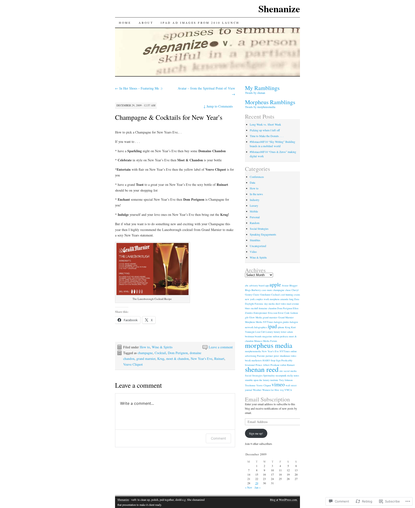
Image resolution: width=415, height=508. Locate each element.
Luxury (254, 205)
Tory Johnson (286, 380)
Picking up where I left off (265, 130)
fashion (294, 312)
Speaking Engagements (263, 234)
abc (247, 285)
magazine (267, 336)
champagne (145, 353)
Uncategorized (258, 246)
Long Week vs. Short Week (265, 124)
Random (254, 223)
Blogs (248, 290)
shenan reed (262, 369)
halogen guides (281, 322)
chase (288, 290)
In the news (256, 194)
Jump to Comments (218, 106)
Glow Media (255, 317)
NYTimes (285, 351)
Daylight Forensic (254, 303)
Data (252, 182)
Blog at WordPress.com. (284, 500)
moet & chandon (177, 358)
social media (290, 371)
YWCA (288, 390)
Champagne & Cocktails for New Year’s (168, 117)
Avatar (285, 285)
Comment (218, 438)
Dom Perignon (178, 353)
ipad (272, 326)
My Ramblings (262, 88)
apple (275, 284)
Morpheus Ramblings (270, 102)
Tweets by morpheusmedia (260, 107)
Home (125, 22)
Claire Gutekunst (261, 294)
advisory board (256, 285)
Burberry (256, 290)
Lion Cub (260, 331)
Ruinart (219, 358)
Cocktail (160, 353)
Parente (261, 355)
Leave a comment (221, 347)
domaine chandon (267, 308)
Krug (160, 358)
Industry (254, 200)
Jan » (258, 487)
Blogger (293, 285)
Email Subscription (267, 399)
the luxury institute (268, 380)
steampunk (280, 375)
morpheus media (268, 345)
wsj (282, 390)
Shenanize (279, 8)
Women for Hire (270, 390)
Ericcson (272, 312)
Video (253, 252)
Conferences (257, 177)
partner (269, 355)
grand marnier (145, 358)
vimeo (278, 384)
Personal (255, 217)
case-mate (267, 290)
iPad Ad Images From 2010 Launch (200, 22)
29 (256, 483)
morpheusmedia (253, 351)
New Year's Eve (201, 358)
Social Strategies (259, 228)
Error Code (284, 312)
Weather (257, 390)
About (146, 22)
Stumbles (255, 240)
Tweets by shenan (255, 93)
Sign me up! (256, 433)
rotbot (283, 365)
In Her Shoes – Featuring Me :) (138, 88)
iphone (281, 327)
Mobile (254, 211)
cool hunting (287, 294)
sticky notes (293, 375)
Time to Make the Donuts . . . (266, 136)
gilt (246, 317)
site (281, 371)
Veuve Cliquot (133, 364)
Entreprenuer (260, 312)
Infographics (260, 327)
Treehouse (250, 385)
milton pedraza (280, 336)
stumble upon (251, 380)
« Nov (248, 487)
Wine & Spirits (162, 347)
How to (145, 347)
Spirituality (269, 375)
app (267, 285)
